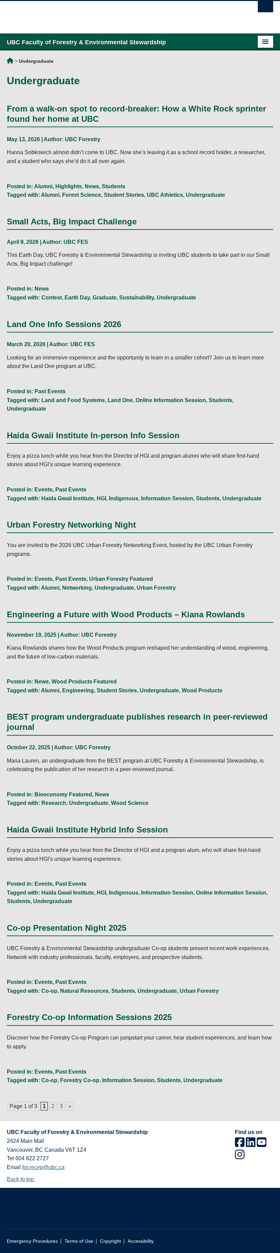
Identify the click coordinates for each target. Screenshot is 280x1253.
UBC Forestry (82, 139)
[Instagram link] (239, 1157)
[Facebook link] (239, 1144)
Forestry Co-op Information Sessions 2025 (89, 1017)
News (92, 186)
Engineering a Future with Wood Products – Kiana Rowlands (126, 614)
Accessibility (141, 1241)
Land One (120, 400)
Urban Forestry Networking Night (71, 524)
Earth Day (77, 297)
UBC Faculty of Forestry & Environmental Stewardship (10, 61)
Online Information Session (171, 400)
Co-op (49, 991)
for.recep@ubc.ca (43, 1167)
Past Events (50, 391)
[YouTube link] (261, 1144)
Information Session (167, 498)
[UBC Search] (265, 8)
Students (113, 186)
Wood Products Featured (84, 681)
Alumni (43, 186)
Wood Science (130, 803)
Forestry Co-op (79, 1080)
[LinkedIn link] (250, 1144)
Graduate (104, 297)
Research (53, 803)
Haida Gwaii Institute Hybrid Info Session (87, 829)
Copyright (110, 1241)
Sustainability (136, 297)
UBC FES (76, 242)
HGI (101, 498)
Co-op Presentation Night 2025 (66, 927)
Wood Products (202, 690)
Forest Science (81, 195)
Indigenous (123, 498)
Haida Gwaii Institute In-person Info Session (93, 435)
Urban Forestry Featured (121, 579)
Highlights (68, 186)
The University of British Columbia (120, 14)
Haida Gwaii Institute (67, 498)
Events (43, 489)
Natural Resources (84, 991)
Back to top (21, 1179)
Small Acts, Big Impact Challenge (72, 221)
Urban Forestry (156, 588)
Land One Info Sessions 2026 (64, 324)
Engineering (78, 690)
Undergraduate (205, 195)
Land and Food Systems (73, 400)
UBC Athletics (165, 195)
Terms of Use (79, 1241)
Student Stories (124, 195)
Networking (77, 588)
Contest (51, 297)
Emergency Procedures (32, 1241)
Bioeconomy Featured (63, 794)
